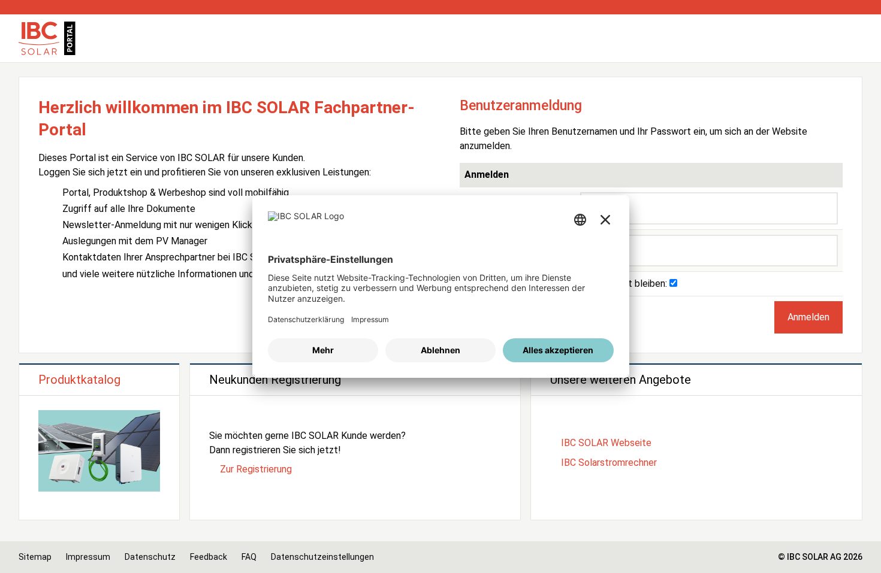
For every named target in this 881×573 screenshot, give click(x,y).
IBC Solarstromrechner (609, 462)
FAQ (249, 557)
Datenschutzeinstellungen (322, 557)
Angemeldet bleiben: (624, 283)
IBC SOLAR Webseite (606, 442)
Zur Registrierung (256, 469)
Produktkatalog (79, 379)
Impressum (88, 557)
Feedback (208, 557)
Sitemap (35, 557)
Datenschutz (150, 557)
